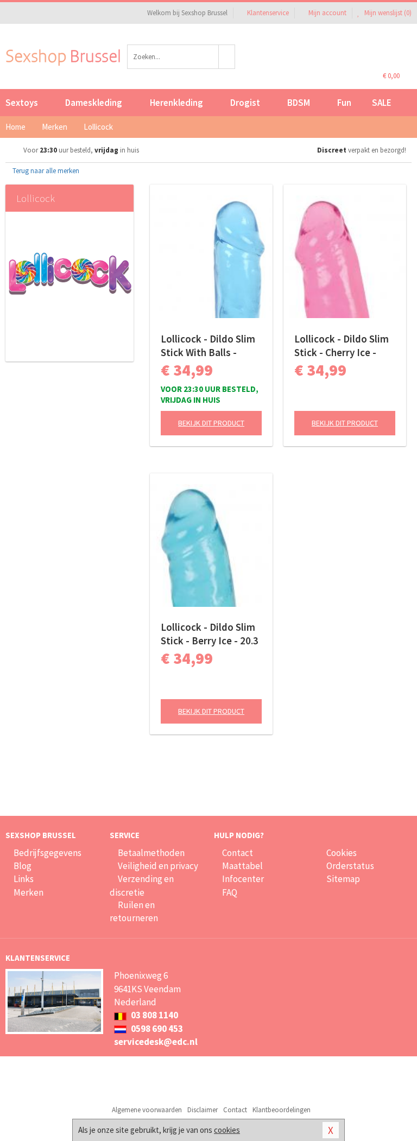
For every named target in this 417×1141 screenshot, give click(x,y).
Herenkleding (176, 103)
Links (24, 879)
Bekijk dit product (211, 423)
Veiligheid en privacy (158, 866)
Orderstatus (350, 866)
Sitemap (343, 879)
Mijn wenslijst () (387, 12)
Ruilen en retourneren (134, 911)
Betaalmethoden (151, 853)
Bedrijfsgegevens (47, 853)
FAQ (229, 892)
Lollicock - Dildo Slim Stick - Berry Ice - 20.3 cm (209, 634)
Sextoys (21, 103)
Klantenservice (268, 12)
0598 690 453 (156, 1029)
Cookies (341, 853)
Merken (28, 892)
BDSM (298, 103)
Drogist (245, 103)
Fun (344, 103)
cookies (227, 1130)
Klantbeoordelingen (281, 1109)
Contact (237, 853)
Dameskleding (93, 103)
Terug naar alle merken (45, 170)
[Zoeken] (227, 57)
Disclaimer (202, 1109)
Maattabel (242, 866)
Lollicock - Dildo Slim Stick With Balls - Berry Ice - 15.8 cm (208, 345)
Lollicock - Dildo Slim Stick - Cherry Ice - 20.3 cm (341, 345)
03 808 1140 (153, 1015)
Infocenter (243, 879)
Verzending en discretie (142, 885)
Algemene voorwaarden (147, 1109)
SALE (381, 103)
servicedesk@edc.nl (156, 1042)
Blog (22, 866)
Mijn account (327, 12)
